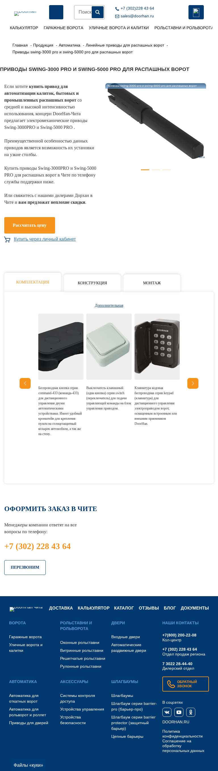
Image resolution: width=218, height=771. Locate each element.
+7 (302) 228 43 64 (37, 546)
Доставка (61, 608)
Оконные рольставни (79, 642)
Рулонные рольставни (80, 666)
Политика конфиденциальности (182, 733)
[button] (193, 383)
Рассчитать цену (30, 225)
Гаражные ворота (63, 28)
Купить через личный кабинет (45, 239)
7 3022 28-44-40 (177, 663)
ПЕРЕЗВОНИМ (25, 567)
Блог (170, 608)
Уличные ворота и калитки (119, 28)
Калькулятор (24, 28)
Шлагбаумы (122, 695)
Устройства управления (82, 709)
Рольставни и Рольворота (184, 28)
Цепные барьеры (127, 736)
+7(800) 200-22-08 (179, 635)
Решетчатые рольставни (82, 658)
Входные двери (125, 637)
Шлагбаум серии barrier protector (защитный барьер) (133, 723)
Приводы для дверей (28, 722)
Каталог (124, 608)
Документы (195, 608)
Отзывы (149, 608)
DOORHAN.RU (175, 722)
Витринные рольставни (81, 650)
